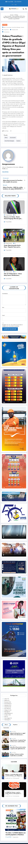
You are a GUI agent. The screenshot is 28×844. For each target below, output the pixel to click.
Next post (5, 185)
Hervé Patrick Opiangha (16, 27)
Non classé (6, 708)
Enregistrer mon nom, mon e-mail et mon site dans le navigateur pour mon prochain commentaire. (12, 325)
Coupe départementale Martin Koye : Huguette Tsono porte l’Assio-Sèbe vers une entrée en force (12, 246)
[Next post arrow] (24, 188)
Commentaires (5, 293)
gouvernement (8, 27)
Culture (5, 699)
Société (5, 715)
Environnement (7, 703)
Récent (6, 724)
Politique (4, 24)
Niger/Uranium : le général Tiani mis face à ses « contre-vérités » (18, 740)
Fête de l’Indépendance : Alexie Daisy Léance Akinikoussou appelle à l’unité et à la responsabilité (13, 274)
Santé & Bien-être (7, 713)
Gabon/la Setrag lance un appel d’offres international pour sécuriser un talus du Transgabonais (17, 734)
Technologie (6, 719)
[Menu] (2, 8)
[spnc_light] (26, 9)
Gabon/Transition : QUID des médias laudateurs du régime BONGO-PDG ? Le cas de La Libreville (13, 188)
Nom (3, 307)
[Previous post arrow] (24, 180)
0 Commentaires (6, 32)
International (6, 707)
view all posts (5, 171)
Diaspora (6, 700)
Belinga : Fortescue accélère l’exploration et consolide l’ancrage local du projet (17, 755)
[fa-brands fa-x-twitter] (14, 4)
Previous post (6, 178)
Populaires (15, 724)
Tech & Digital (7, 718)
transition (22, 27)
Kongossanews (6, 29)
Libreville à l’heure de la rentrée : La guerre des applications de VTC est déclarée (18, 748)
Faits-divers (6, 705)
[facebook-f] (12, 4)
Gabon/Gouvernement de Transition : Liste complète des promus (13, 181)
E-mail (3, 315)
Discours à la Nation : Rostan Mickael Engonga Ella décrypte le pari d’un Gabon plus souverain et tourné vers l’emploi (13, 218)
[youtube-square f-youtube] (16, 4)
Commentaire (6, 727)
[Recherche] (23, 9)
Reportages (6, 711)
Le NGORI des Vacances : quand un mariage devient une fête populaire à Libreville (13, 793)
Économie (6, 702)
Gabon (5, 27)
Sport (5, 716)
